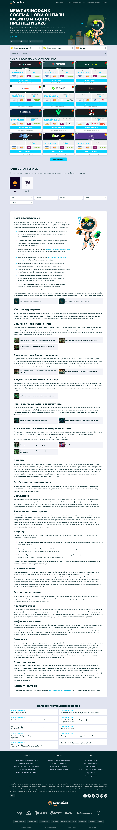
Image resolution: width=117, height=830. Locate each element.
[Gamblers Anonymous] (28, 813)
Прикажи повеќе (57, 159)
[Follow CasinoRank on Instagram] (89, 796)
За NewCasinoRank (91, 760)
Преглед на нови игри (59, 763)
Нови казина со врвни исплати (26, 773)
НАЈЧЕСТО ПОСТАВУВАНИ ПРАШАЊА (91, 770)
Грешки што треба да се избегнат (59, 760)
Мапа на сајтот (92, 827)
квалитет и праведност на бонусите (57, 249)
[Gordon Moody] (56, 813)
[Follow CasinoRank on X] (93, 796)
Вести (105, 3)
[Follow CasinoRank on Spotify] (101, 796)
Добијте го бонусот (25, 80)
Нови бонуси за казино (76, 3)
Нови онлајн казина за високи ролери (26, 766)
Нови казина (60, 3)
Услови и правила (72, 827)
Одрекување (91, 773)
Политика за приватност (50, 827)
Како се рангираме (91, 766)
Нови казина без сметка (27, 770)
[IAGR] (19, 813)
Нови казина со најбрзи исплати (27, 760)
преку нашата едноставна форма (59, 690)
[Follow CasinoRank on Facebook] (85, 796)
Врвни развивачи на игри (59, 770)
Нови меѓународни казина (59, 766)
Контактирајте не (91, 776)
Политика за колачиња (26, 827)
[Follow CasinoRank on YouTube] (97, 796)
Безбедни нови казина (26, 763)
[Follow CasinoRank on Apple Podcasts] (105, 796)
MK (12, 796)
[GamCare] (41, 813)
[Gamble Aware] (79, 813)
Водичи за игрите (93, 3)
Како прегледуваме (90, 763)
